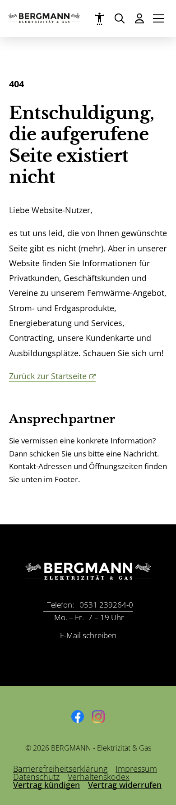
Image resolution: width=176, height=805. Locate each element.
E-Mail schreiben (88, 635)
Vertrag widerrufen (125, 785)
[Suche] (119, 18)
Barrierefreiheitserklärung (60, 769)
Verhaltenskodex (99, 777)
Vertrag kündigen (46, 785)
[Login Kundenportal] (139, 18)
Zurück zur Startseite (48, 375)
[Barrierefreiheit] (99, 19)
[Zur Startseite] (44, 19)
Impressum (136, 769)
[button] (158, 18)
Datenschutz (36, 777)
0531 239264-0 (90, 604)
